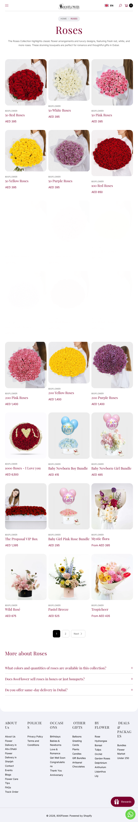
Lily (96, 775)
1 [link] (56, 633)
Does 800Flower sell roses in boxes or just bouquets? (45, 679)
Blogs (8, 774)
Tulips (98, 749)
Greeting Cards (77, 742)
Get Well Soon (57, 757)
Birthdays (55, 736)
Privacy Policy (35, 736)
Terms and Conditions (33, 742)
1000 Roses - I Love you (23, 468)
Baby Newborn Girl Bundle (111, 468)
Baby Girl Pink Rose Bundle (69, 539)
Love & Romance (55, 751)
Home (64, 18)
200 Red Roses (59, 322)
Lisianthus (100, 771)
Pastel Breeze (58, 609)
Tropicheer (99, 609)
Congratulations (57, 764)
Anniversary (56, 774)
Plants (75, 749)
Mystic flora (100, 538)
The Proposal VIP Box (21, 539)
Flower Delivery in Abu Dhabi (11, 744)
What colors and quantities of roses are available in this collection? (55, 668)
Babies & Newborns (55, 742)
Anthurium (100, 767)
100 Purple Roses (18, 327)
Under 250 (123, 758)
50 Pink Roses (101, 115)
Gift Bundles (79, 758)
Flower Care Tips (11, 781)
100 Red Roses (102, 185)
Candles (76, 753)
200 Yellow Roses (61, 393)
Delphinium (101, 762)
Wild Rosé (12, 609)
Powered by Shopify (81, 815)
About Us (10, 736)
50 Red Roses (15, 115)
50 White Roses (59, 110)
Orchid (98, 754)
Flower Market (121, 751)
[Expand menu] (6, 5)
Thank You (56, 770)
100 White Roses (17, 256)
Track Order (11, 791)
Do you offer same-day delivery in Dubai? (36, 690)
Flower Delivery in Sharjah (10, 757)
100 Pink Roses (59, 256)
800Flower (62, 815)
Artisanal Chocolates (78, 764)
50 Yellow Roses (16, 181)
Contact (9, 765)
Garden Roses (102, 758)
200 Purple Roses (104, 397)
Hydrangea (101, 740)
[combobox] (109, 5)
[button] (120, 5)
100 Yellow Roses (104, 251)
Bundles (121, 745)
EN (111, 5)
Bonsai (98, 745)
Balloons (76, 736)
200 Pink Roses (16, 397)
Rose (97, 736)
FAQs (8, 787)
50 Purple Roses (60, 181)
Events (8, 770)
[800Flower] (69, 6)
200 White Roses (103, 322)
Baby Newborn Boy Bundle (68, 468)
